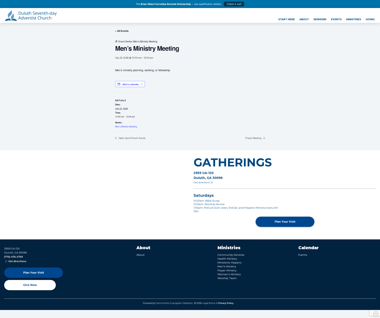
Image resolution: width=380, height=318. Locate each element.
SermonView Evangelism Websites (174, 303)
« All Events (122, 31)
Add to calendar (130, 84)
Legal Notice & (217, 303)
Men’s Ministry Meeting (126, 126)
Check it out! (234, 4)
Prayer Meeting (253, 138)
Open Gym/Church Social (131, 138)
